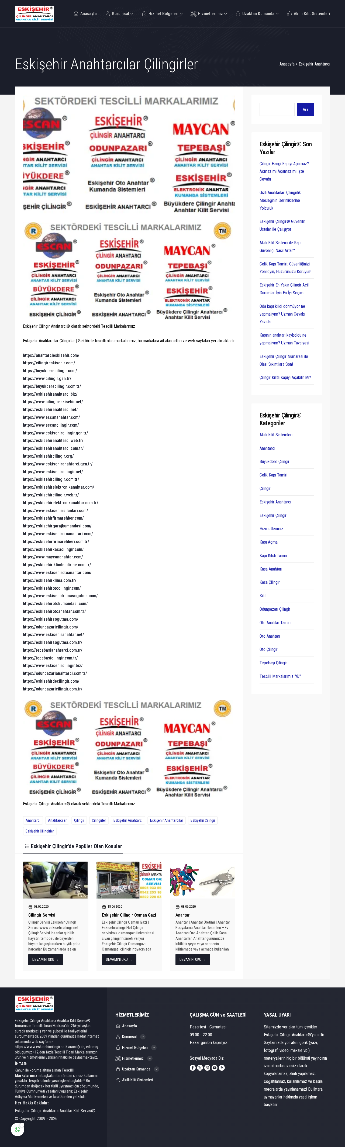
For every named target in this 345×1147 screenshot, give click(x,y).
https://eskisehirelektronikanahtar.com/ (58, 487)
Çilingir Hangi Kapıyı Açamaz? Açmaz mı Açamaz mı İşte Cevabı (284, 171)
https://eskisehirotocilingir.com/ (52, 588)
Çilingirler (99, 820)
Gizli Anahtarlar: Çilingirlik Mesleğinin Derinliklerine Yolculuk (280, 200)
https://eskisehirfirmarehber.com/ (53, 518)
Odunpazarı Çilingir (275, 609)
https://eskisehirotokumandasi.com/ (55, 603)
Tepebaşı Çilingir (273, 662)
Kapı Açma (269, 542)
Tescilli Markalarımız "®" (280, 676)
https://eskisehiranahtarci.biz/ (50, 394)
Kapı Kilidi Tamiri (273, 555)
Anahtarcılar (57, 820)
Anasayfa (287, 64)
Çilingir (79, 820)
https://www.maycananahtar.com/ (53, 556)
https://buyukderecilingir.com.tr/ (52, 386)
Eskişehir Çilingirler (40, 831)
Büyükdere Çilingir (274, 461)
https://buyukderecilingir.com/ (50, 370)
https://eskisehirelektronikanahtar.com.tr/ (60, 502)
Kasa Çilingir (270, 582)
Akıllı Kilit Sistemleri (276, 434)
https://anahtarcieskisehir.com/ (51, 355)
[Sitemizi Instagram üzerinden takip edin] (207, 1068)
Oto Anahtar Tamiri (275, 622)
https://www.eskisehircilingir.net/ (53, 471)
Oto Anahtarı (270, 636)
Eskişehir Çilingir (203, 820)
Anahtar (182, 915)
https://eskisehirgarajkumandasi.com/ (57, 525)
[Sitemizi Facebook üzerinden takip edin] (193, 1068)
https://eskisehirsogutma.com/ (50, 619)
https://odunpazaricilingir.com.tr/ (52, 689)
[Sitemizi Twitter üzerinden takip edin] (200, 1068)
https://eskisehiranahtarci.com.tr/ (53, 448)
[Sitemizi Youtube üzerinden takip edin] (215, 1068)
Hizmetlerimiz (271, 528)
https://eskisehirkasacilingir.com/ (53, 549)
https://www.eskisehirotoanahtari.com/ (58, 533)
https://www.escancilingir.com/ (51, 425)
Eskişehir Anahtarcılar (166, 820)
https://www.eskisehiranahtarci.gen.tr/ (58, 464)
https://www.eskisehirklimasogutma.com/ (60, 595)
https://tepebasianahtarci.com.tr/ (52, 650)
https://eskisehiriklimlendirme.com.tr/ (57, 564)
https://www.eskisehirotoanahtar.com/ (57, 572)
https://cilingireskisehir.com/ (49, 362)
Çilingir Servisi (41, 915)
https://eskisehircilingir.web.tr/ (51, 495)
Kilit (263, 595)
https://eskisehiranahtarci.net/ (50, 409)
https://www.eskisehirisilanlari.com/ (55, 510)
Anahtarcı (33, 820)
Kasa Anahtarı (271, 569)
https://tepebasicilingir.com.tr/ (50, 658)
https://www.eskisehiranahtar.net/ (53, 634)
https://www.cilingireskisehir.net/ (53, 401)
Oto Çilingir (269, 649)
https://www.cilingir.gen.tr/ (47, 378)
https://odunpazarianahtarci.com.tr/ (55, 673)
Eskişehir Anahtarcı (314, 64)
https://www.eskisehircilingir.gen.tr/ (55, 433)
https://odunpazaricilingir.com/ (50, 627)
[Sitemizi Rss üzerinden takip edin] (222, 1068)
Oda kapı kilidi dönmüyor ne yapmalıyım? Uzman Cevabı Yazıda (282, 314)
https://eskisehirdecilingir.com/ (51, 681)
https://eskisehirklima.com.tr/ (50, 580)
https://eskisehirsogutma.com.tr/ (52, 642)
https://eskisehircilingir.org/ (48, 456)
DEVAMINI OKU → (45, 959)
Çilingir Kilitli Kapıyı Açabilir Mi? (285, 377)
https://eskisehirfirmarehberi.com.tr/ (56, 541)
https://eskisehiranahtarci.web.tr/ (53, 440)
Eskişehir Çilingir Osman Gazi (129, 915)
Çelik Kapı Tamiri (273, 475)
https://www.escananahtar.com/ (51, 417)
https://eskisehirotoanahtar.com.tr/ (54, 611)
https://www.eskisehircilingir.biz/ (53, 665)
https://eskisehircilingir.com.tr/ (51, 479)
